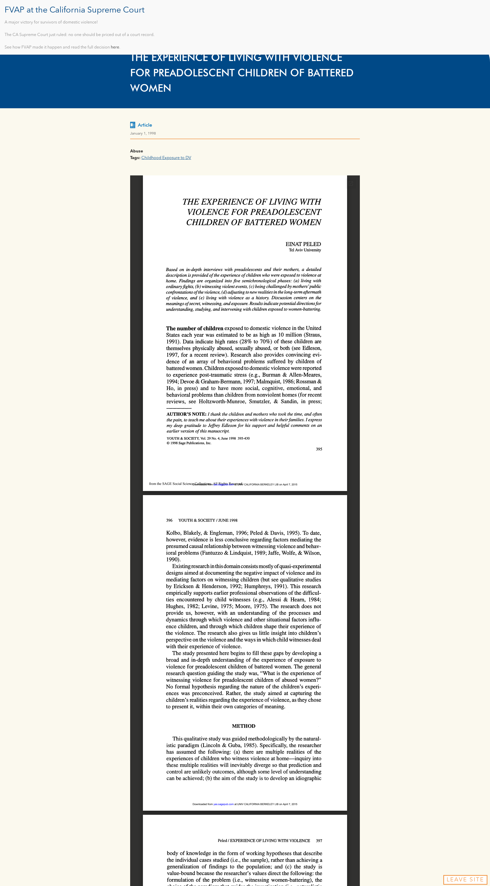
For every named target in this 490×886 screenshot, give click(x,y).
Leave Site (465, 880)
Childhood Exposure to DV (166, 158)
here (115, 47)
